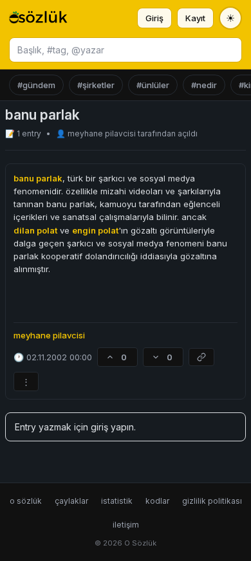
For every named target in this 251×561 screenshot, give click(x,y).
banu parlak (38, 178)
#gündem (36, 85)
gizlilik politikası (212, 501)
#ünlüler (152, 85)
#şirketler (96, 85)
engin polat (95, 230)
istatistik (117, 501)
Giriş (154, 18)
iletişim (126, 524)
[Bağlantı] (201, 357)
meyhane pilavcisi (103, 133)
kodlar (157, 501)
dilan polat (35, 230)
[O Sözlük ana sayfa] (38, 18)
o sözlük (26, 501)
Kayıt (195, 18)
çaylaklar (71, 501)
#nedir (204, 85)
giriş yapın (112, 426)
